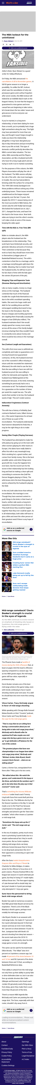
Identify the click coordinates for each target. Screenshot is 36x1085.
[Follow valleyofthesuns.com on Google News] (31, 529)
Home (4, 596)
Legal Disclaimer (28, 1056)
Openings (25, 1042)
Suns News (11, 596)
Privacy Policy (7, 1052)
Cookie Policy (7, 1056)
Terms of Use (27, 1052)
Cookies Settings (8, 1065)
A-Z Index (25, 1059)
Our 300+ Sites (27, 1045)
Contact (5, 1045)
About (4, 1042)
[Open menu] (3, 3)
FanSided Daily (7, 1049)
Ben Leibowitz (9, 630)
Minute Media (11, 1070)
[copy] (13, 44)
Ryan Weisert (8, 41)
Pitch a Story (26, 1049)
